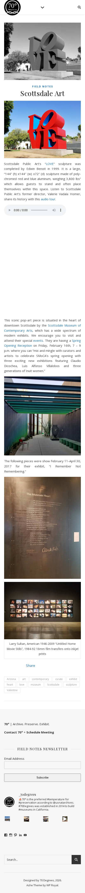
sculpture (71, 684)
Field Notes (42, 86)
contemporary (40, 679)
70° (6, 724)
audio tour (48, 199)
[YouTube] (25, 835)
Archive (18, 724)
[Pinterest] (15, 835)
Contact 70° (13, 732)
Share (30, 665)
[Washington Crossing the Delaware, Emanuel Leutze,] (26, 819)
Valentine (12, 690)
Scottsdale (53, 684)
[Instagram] (10, 835)
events (38, 340)
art (24, 679)
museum (36, 684)
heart (10, 684)
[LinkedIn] (20, 835)
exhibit (73, 679)
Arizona (11, 679)
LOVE (50, 164)
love (21, 684)
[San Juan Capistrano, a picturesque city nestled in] (65, 819)
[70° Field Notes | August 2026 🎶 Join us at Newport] (7, 819)
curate (59, 679)
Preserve (31, 724)
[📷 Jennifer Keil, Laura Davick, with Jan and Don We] (45, 819)
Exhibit (44, 724)
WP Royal (52, 885)
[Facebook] (5, 835)
